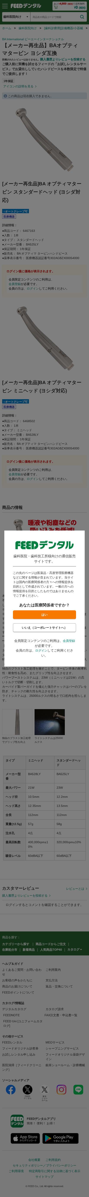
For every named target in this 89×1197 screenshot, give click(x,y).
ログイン (41, 650)
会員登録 (69, 641)
